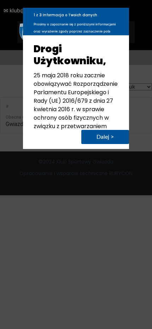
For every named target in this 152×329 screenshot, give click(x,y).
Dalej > (105, 137)
